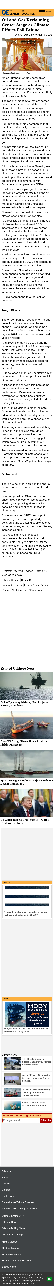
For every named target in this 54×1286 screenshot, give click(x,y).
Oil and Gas (27, 580)
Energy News (9, 1267)
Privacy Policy (8, 1283)
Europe (6, 590)
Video (6, 999)
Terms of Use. (27, 1283)
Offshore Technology (12, 1234)
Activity (44, 585)
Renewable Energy (12, 585)
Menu (49, 12)
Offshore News (9, 1222)
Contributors (8, 1196)
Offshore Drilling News (13, 1228)
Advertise (7, 1171)
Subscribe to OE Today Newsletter (19, 1208)
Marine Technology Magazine (17, 1260)
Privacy (6, 1183)
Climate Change (10, 580)
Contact (6, 1190)
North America (19, 590)
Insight (7, 883)
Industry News (31, 585)
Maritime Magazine (11, 1248)
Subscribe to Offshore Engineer (18, 1202)
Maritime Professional (13, 1254)
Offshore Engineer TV (13, 1216)
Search (14, 14)
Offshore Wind (36, 590)
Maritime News (9, 1242)
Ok (49, 1279)
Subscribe (28, 14)
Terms (5, 1177)
